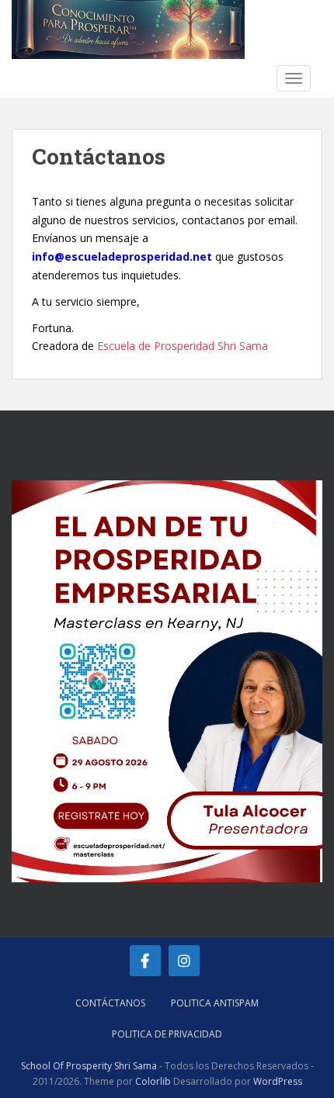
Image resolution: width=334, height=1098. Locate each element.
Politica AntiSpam (215, 1003)
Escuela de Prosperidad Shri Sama (182, 345)
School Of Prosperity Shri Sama (89, 1065)
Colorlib (153, 1081)
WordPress (277, 1081)
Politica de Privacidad (167, 1034)
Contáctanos (110, 1003)
